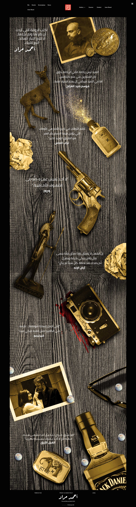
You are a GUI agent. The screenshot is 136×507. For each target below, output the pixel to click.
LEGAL (94, 493)
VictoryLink (70, 505)
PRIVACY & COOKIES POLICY (66, 493)
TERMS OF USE (38, 493)
